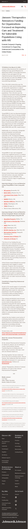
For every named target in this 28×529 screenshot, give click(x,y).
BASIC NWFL (7, 193)
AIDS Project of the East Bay (12, 221)
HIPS (5, 228)
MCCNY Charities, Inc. (10, 230)
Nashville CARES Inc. (9, 201)
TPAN (5, 206)
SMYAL (6, 204)
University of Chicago (10, 239)
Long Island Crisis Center (11, 195)
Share (23, 55)
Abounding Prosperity (10, 219)
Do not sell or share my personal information (9, 514)
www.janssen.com (7, 362)
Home (3, 10)
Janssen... (8, 10)
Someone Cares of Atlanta (11, 236)
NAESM (6, 199)
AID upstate (7, 190)
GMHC (6, 225)
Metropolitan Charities (10, 232)
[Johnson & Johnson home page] (8, 6)
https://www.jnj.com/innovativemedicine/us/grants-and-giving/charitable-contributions (14, 333)
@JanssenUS (5, 363)
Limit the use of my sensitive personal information (10, 515)
